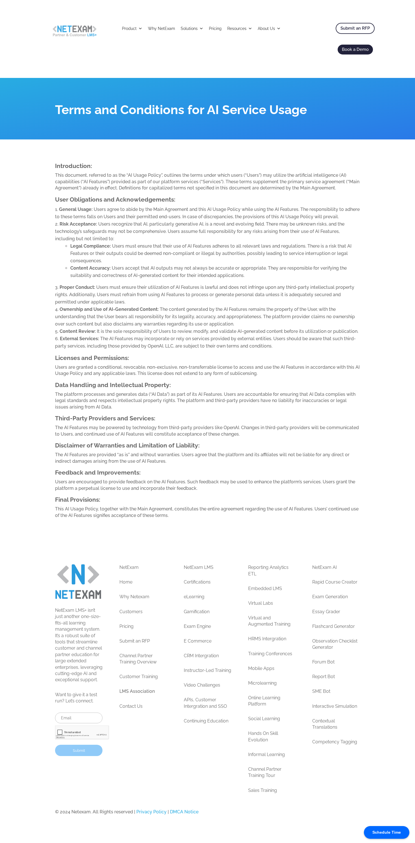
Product (129, 28)
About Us (266, 28)
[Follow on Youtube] (355, 813)
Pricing (215, 28)
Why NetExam (161, 28)
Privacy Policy (151, 811)
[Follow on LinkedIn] (321, 813)
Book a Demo (355, 49)
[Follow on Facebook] (344, 813)
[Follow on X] (332, 813)
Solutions (189, 28)
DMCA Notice (184, 811)
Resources (236, 28)
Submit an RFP (355, 28)
